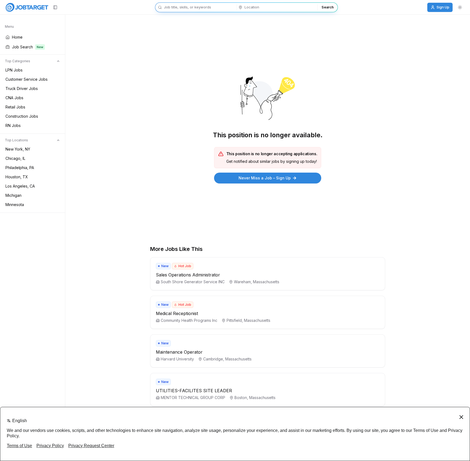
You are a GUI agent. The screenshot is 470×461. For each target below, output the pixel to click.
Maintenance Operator (179, 352)
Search (327, 7)
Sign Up (443, 7)
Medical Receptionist (177, 313)
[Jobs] (26, 7)
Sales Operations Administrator (188, 275)
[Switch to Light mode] (460, 7)
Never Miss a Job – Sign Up (265, 178)
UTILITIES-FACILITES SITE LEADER (194, 390)
